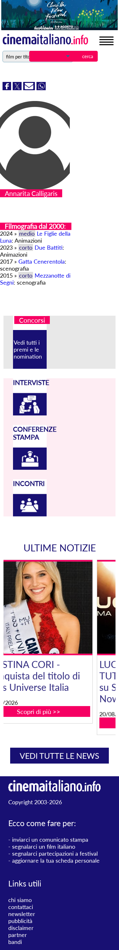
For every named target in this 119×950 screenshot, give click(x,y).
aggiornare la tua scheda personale (56, 860)
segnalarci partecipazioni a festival (55, 853)
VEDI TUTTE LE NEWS (59, 755)
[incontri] (30, 514)
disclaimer (21, 927)
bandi (15, 941)
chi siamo (20, 899)
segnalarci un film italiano (43, 846)
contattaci (20, 906)
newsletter (21, 913)
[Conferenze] (30, 467)
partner (17, 934)
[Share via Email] (29, 87)
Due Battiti (49, 247)
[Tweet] (18, 87)
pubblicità (20, 920)
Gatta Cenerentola (41, 261)
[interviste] (30, 413)
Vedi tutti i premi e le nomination (28, 349)
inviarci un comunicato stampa (50, 839)
